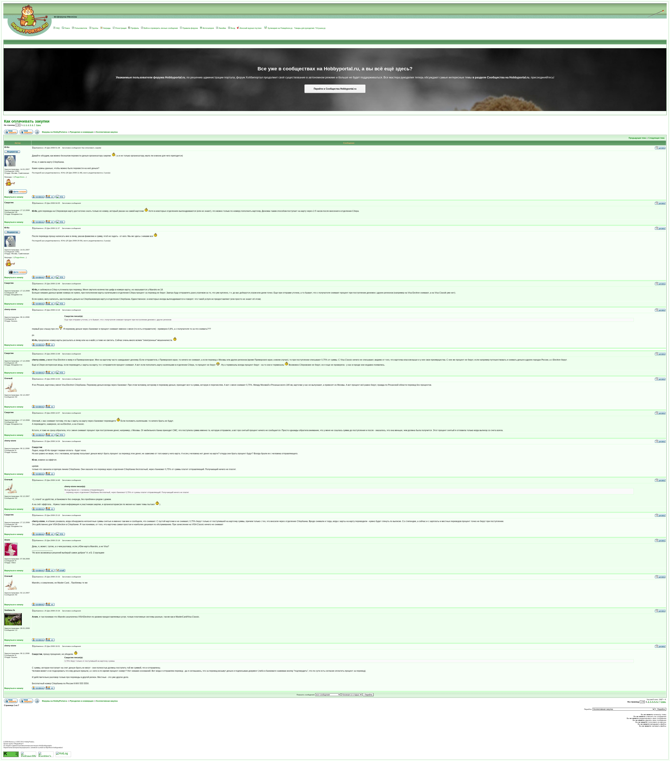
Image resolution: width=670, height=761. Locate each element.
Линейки (222, 28)
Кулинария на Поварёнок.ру (280, 28)
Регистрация (120, 28)
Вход (233, 28)
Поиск (67, 28)
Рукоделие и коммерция (81, 132)
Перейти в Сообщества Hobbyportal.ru (335, 88)
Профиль (135, 28)
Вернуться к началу (13, 197)
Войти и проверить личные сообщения (161, 28)
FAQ (58, 28)
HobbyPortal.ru (29, 742)
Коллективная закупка (107, 132)
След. (38, 125)
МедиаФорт (18, 744)
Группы (95, 28)
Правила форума (190, 28)
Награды (107, 28)
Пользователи (81, 28)
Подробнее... (20, 177)
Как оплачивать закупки (27, 121)
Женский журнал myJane (250, 28)
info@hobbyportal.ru (45, 746)
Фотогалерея (208, 28)
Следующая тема (656, 138)
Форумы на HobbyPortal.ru (54, 132)
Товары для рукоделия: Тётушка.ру (310, 28)
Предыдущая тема (637, 138)
